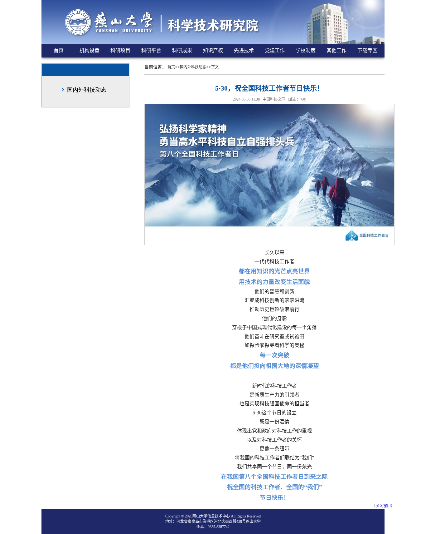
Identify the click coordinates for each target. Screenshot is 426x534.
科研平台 (151, 50)
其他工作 (336, 50)
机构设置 (89, 50)
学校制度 (306, 50)
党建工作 (275, 50)
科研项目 (120, 50)
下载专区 (367, 50)
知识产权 (213, 50)
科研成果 (182, 50)
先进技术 (244, 50)
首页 (59, 50)
